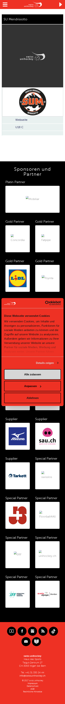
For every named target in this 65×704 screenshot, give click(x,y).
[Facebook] (22, 631)
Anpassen (30, 386)
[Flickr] (26, 641)
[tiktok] (53, 631)
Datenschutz (32, 686)
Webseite (21, 119)
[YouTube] (11, 631)
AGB (32, 689)
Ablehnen (33, 397)
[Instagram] (32, 631)
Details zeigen (45, 362)
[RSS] (42, 631)
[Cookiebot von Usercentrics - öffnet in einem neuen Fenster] (46, 303)
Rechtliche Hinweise (32, 692)
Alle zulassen (32, 374)
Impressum (33, 683)
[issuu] (36, 641)
